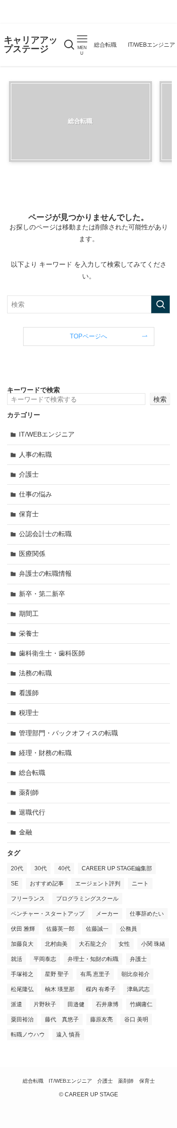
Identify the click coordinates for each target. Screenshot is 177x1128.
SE (14, 883)
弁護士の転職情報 (45, 573)
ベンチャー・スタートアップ (47, 913)
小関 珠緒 (153, 944)
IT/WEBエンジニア (47, 434)
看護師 (29, 693)
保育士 (29, 514)
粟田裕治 (22, 1019)
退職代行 (32, 812)
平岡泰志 (45, 959)
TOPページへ (88, 336)
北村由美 (56, 944)
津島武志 (138, 989)
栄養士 (29, 633)
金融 (25, 832)
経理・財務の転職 (45, 753)
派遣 (16, 1004)
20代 (17, 868)
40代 (64, 868)
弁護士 (138, 959)
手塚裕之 (22, 974)
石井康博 (107, 1004)
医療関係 (32, 553)
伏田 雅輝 (23, 929)
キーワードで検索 (33, 390)
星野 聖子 (57, 974)
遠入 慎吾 (68, 1034)
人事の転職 (35, 454)
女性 (124, 944)
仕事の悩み (35, 494)
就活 (16, 959)
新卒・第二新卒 (42, 594)
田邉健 (75, 1004)
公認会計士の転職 (45, 534)
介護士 (29, 474)
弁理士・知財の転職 (92, 959)
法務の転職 (35, 673)
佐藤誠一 (97, 929)
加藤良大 (22, 944)
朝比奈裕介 (135, 974)
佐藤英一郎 (60, 929)
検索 (160, 399)
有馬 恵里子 (95, 974)
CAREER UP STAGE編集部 (117, 868)
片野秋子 (45, 1004)
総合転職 (32, 772)
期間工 (29, 613)
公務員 (128, 929)
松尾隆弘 (22, 989)
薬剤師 (29, 792)
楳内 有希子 (101, 989)
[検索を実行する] (160, 304)
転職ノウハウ (28, 1034)
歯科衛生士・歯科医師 (52, 653)
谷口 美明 (136, 1019)
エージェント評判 (97, 883)
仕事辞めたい (147, 913)
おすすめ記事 (47, 883)
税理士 (29, 712)
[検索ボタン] (69, 45)
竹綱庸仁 (141, 1004)
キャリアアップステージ (31, 45)
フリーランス (28, 898)
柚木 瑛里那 (60, 989)
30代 (40, 868)
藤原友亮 (101, 1019)
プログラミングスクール (87, 898)
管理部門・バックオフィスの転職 (68, 733)
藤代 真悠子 (62, 1019)
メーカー (107, 913)
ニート (140, 883)
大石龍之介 (93, 944)
